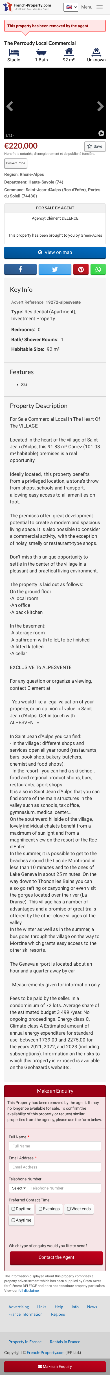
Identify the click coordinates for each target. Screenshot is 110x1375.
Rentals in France (65, 1341)
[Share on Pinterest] (81, 269)
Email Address (21, 1158)
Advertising (18, 1306)
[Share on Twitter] (55, 269)
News (92, 1306)
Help (59, 1306)
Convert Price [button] (15, 163)
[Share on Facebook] (20, 269)
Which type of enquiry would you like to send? (48, 1245)
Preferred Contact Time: (29, 1200)
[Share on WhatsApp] (98, 269)
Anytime (23, 1220)
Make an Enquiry (57, 1366)
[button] (9, 103)
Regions (58, 1314)
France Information (25, 1314)
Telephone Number (25, 1179)
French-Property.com (46, 1352)
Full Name (17, 1137)
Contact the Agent (56, 1257)
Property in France (24, 1341)
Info (75, 1306)
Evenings (51, 1208)
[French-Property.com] (25, 7)
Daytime (23, 1208)
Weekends (81, 1208)
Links (41, 1306)
